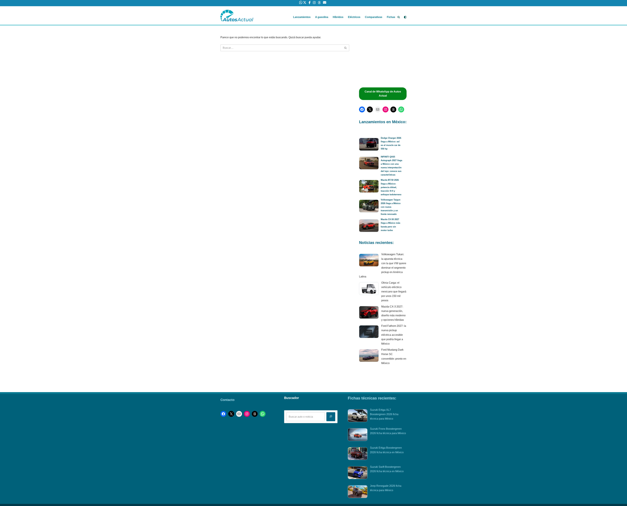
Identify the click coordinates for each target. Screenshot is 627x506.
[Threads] (393, 109)
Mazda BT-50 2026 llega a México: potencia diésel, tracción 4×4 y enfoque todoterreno (391, 187)
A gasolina (321, 17)
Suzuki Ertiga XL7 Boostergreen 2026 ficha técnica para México (384, 414)
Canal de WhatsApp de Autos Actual (383, 93)
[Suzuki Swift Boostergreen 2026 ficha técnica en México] (357, 473)
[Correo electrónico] (378, 109)
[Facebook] (362, 109)
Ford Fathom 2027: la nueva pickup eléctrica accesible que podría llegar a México (393, 334)
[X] (370, 109)
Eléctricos (354, 17)
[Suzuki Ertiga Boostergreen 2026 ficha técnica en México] (357, 454)
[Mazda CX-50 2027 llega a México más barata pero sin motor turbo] (369, 226)
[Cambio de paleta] (405, 17)
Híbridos (338, 17)
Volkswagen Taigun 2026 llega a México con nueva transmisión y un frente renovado (391, 207)
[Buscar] (398, 17)
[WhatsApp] (401, 109)
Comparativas (373, 17)
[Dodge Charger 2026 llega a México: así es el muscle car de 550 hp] (369, 145)
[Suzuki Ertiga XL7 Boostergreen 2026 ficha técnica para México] (357, 416)
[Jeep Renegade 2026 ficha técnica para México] (357, 492)
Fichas (391, 17)
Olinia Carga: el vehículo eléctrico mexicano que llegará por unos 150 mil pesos (393, 291)
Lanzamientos (302, 17)
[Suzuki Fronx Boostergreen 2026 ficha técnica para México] (357, 435)
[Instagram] (385, 109)
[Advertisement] (384, 58)
